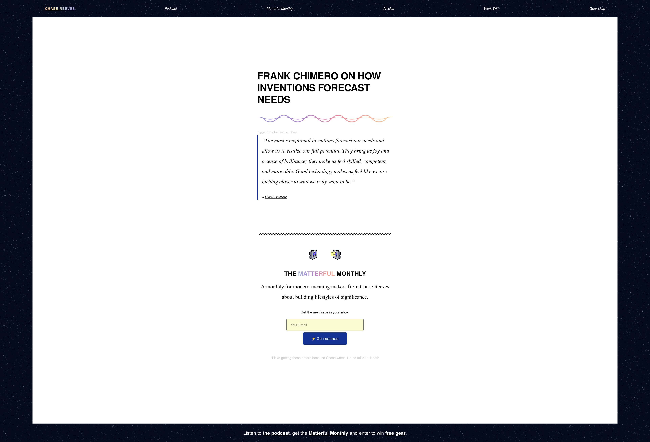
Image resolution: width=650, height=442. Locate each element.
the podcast (276, 432)
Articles (388, 8)
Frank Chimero (276, 196)
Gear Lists (597, 8)
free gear (395, 432)
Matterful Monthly (280, 8)
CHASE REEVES (60, 8)
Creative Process (278, 132)
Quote (293, 132)
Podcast (171, 8)
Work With (492, 8)
